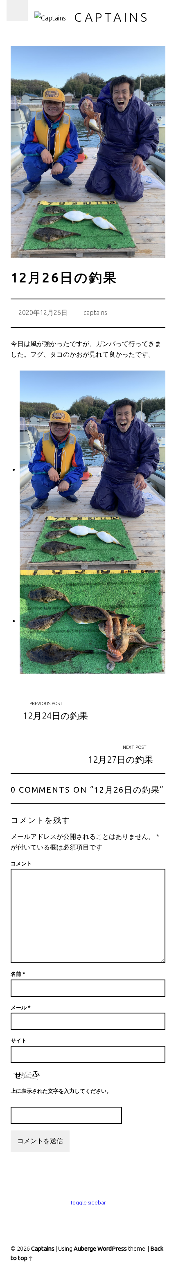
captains (95, 312)
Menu (17, 10)
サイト (19, 1040)
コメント (21, 863)
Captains (111, 17)
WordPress (112, 1248)
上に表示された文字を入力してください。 (61, 1091)
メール (21, 1007)
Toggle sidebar (88, 1202)
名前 (18, 974)
